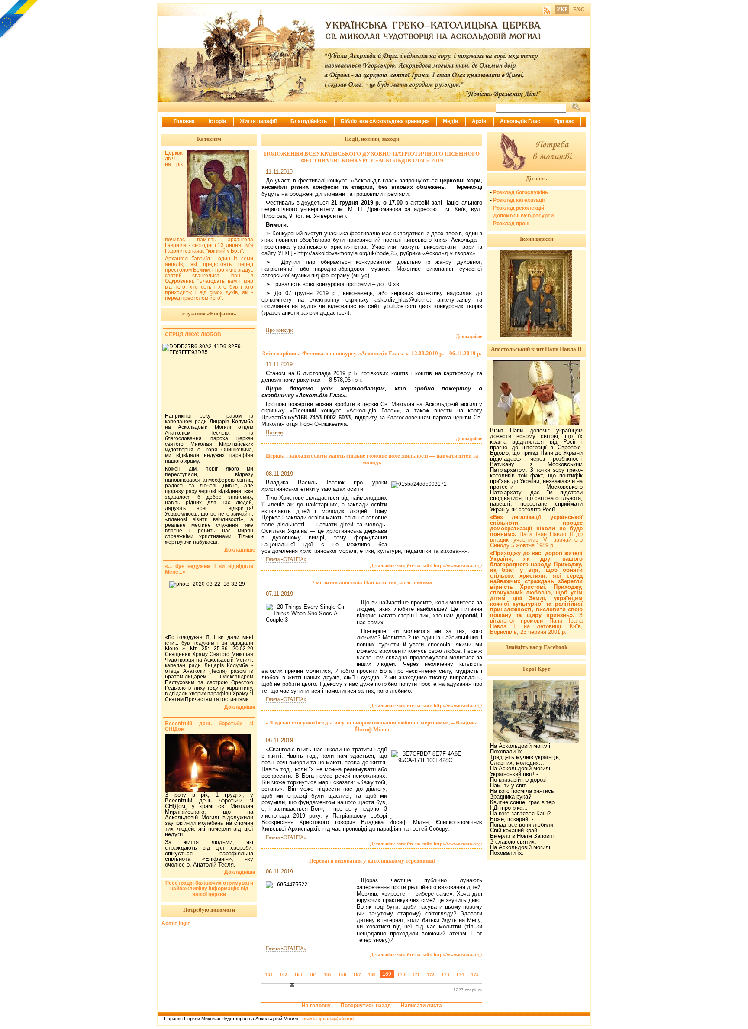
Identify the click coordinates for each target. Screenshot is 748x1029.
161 (269, 974)
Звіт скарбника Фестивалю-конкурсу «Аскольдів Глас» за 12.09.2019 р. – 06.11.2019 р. (371, 353)
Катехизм (209, 139)
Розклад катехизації (519, 200)
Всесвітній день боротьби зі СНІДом (209, 726)
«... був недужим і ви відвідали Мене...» (209, 569)
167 (357, 974)
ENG (578, 9)
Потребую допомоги (209, 909)
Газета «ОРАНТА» (286, 559)
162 (283, 974)
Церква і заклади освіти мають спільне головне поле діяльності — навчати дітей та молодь (372, 459)
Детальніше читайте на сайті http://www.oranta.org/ (426, 565)
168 (372, 974)
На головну (316, 1006)
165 (328, 974)
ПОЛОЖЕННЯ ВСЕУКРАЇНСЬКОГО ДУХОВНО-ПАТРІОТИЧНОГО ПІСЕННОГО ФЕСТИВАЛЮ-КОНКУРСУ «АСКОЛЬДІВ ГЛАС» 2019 (372, 157)
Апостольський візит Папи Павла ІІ (536, 349)
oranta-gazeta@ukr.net (328, 1018)
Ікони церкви (536, 239)
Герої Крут (536, 668)
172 (431, 974)
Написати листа (421, 1006)
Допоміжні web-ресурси (523, 216)
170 (401, 974)
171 (416, 974)
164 (313, 974)
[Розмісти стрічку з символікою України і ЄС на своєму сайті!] (19, 19)
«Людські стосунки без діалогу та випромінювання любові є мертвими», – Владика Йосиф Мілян (372, 726)
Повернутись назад (366, 1006)
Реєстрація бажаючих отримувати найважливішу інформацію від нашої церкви (209, 888)
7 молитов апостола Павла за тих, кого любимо (372, 582)
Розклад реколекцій (518, 208)
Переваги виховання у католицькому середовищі (372, 860)
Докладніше (469, 336)
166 (342, 974)
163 (298, 974)
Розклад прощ (511, 224)
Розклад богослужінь (520, 192)
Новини (274, 432)
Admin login (175, 923)
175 (475, 974)
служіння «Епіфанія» (209, 313)
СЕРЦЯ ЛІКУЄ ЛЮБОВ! (194, 334)
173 (445, 974)
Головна (184, 121)
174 (460, 974)
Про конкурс (279, 330)
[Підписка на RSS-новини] (547, 9)
